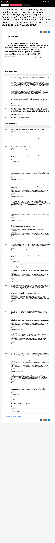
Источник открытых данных (13, 416)
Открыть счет (34, 4)
